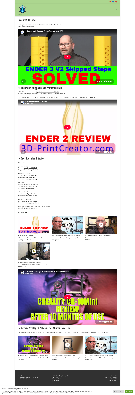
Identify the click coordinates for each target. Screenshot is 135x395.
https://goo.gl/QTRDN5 (31, 184)
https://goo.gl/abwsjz (30, 177)
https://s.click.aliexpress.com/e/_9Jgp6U (47, 92)
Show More (91, 97)
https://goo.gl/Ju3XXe (30, 186)
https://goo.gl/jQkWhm (30, 201)
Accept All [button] (129, 392)
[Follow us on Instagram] (116, 2)
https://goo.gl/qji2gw (32, 179)
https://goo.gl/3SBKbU (31, 170)
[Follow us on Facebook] (113, 2)
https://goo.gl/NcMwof (30, 208)
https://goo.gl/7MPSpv (30, 195)
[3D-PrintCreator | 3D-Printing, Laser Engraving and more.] (22, 9)
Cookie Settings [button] (118, 392)
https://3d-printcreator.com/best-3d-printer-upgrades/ (49, 93)
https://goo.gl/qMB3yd (32, 203)
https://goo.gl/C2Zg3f (30, 168)
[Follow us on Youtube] (110, 2)
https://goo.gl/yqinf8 (30, 194)
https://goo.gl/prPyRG (32, 188)
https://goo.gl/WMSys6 (30, 175)
